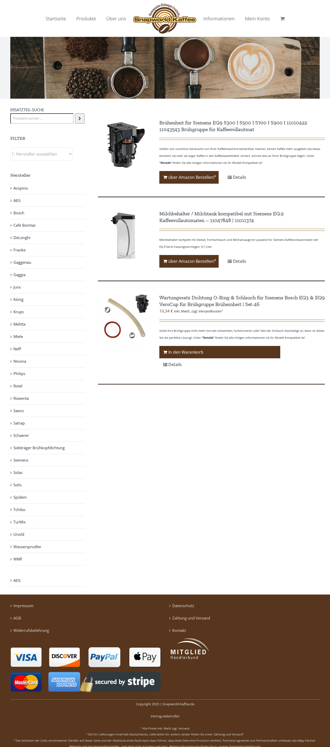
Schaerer (21, 435)
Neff (17, 348)
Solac (18, 472)
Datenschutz (183, 605)
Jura (16, 287)
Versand (183, 728)
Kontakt (179, 630)
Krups (18, 311)
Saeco (18, 410)
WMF (17, 559)
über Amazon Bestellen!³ (192, 177)
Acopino (20, 188)
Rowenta (21, 398)
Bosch (18, 212)
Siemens (20, 460)
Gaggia (19, 274)
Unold (18, 534)
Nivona (19, 361)
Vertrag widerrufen (165, 716)
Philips (19, 373)
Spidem (20, 497)
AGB (17, 618)
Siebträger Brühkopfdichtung (39, 447)
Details (239, 177)
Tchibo (19, 509)
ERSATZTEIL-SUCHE (27, 109)
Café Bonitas (24, 225)
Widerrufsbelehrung (31, 630)
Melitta (19, 324)
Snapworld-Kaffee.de (178, 704)
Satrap (19, 423)
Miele (18, 336)
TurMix (19, 521)
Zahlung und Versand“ (229, 734)
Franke (19, 249)
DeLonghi (21, 237)
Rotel (17, 385)
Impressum (23, 605)
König (18, 299)
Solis (17, 484)
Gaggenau (22, 262)
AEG (17, 200)
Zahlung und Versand (191, 618)
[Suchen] (80, 118)
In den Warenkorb (185, 352)
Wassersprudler (27, 546)
